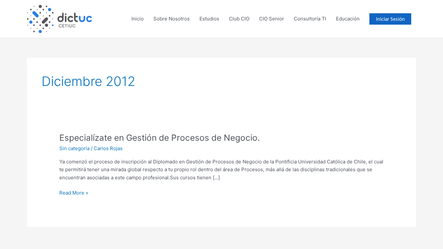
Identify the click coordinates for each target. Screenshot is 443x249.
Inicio (137, 19)
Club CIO (239, 19)
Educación (348, 19)
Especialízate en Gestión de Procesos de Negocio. (159, 138)
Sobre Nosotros (171, 19)
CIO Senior (271, 19)
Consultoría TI (310, 19)
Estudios (209, 19)
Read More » (73, 192)
